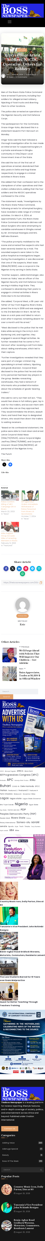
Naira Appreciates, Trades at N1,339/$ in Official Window (29, 675)
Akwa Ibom (28, 771)
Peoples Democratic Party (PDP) (18, 813)
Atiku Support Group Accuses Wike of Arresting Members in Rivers (9, 537)
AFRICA (20, 771)
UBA (11, 830)
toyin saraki (4, 830)
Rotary (29, 818)
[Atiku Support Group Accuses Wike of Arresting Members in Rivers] (10, 527)
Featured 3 (23, 790)
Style (16, 826)
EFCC (37, 786)
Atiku (32, 780)
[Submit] (42, 1170)
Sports (11, 826)
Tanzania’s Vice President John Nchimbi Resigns (28, 1206)
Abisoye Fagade (10, 771)
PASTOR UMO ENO (13, 810)
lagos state (16, 798)
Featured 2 (12, 790)
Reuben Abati (5, 818)
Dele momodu (27, 786)
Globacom (18, 794)
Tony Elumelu (35, 826)
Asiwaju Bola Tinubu (22, 780)
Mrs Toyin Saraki (7, 804)
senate (3, 826)
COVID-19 (15, 786)
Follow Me (22, 616)
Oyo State (3, 810)
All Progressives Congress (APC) (19, 774)
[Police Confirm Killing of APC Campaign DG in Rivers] (10, 495)
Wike (17, 830)
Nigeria (21, 803)
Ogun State (33, 804)
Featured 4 (34, 790)
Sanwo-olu (23, 822)
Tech (21, 826)
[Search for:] (19, 691)
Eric (8, 74)
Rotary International (7, 823)
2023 (2, 771)
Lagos (4, 798)
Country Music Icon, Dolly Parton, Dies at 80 (28, 1188)
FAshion (3, 790)
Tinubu (27, 826)
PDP (23, 809)
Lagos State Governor (32, 798)
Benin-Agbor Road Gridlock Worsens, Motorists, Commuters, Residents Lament (27, 1224)
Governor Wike (29, 794)
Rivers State (18, 817)
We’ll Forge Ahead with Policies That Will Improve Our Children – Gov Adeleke (29, 656)
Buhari (5, 785)
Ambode (3, 780)
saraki (35, 822)
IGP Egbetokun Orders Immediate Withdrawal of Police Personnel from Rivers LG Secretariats (29, 508)
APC (10, 780)
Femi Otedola (6, 794)
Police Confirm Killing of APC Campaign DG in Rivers (8, 505)
